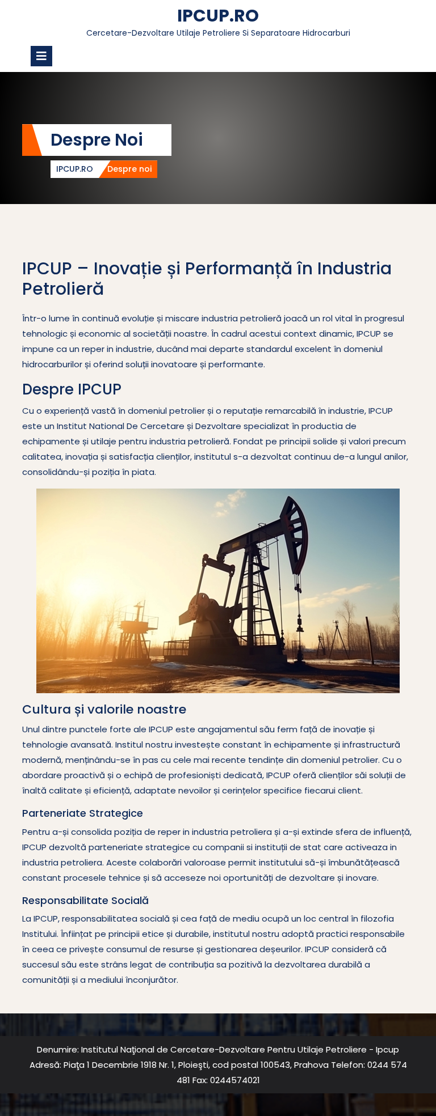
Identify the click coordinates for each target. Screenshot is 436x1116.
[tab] (41, 56)
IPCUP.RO (218, 15)
